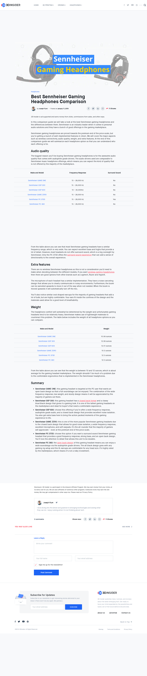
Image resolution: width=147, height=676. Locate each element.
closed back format (87, 400)
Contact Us (125, 613)
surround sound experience (79, 255)
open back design (65, 442)
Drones (61, 5)
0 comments (39, 519)
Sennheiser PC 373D (37, 199)
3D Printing (48, 5)
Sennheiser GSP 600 (37, 190)
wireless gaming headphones (101, 272)
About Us (101, 613)
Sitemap (101, 629)
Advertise (113, 613)
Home (36, 5)
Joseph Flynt (43, 109)
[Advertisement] (73, 26)
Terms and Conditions (113, 629)
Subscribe (73, 607)
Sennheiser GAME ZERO (37, 194)
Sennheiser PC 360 (37, 204)
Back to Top (125, 622)
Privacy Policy (128, 629)
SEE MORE (126, 527)
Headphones (75, 5)
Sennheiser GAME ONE (37, 180)
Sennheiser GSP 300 (37, 185)
